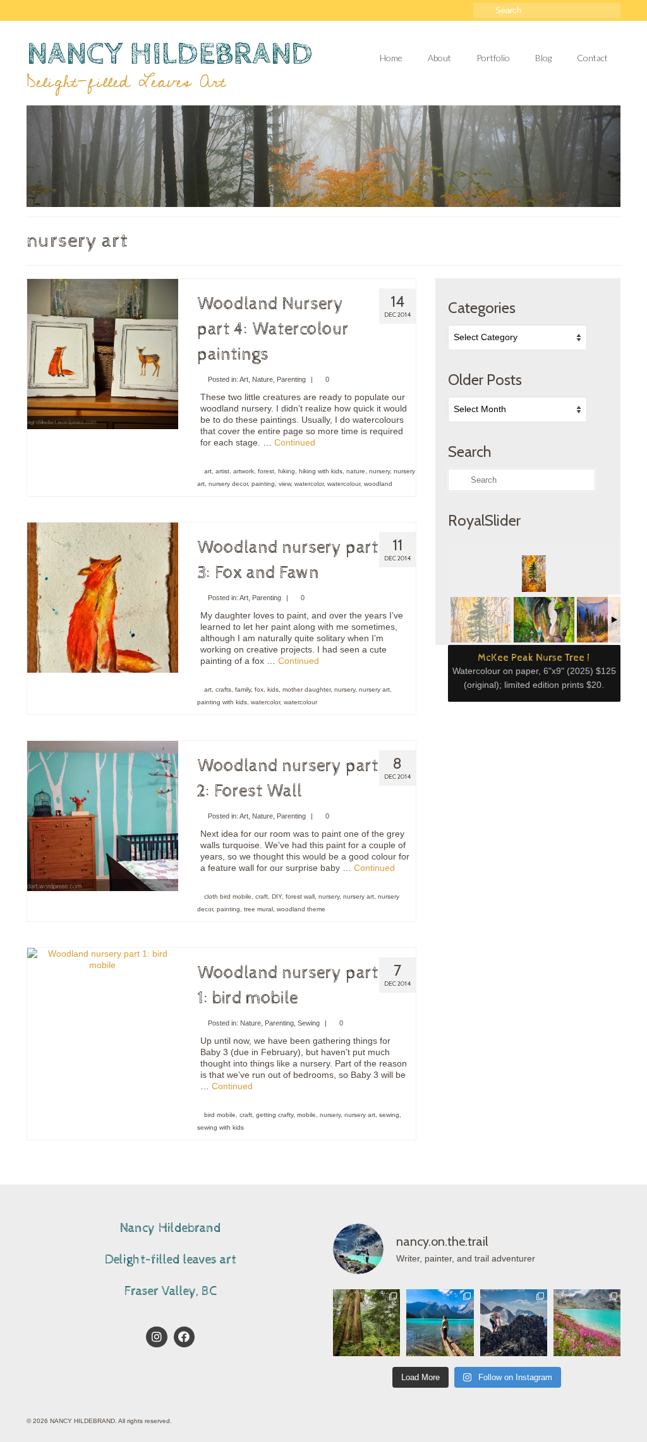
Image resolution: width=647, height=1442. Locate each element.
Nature (262, 379)
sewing (389, 1114)
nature (355, 471)
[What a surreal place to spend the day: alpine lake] (586, 1322)
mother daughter (306, 689)
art (208, 471)
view (285, 483)
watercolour (343, 483)
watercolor (309, 483)
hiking (286, 471)
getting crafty (274, 1114)
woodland (378, 483)
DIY (277, 896)
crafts (223, 689)
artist (222, 471)
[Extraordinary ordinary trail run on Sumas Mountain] (366, 1322)
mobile (306, 1114)
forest (266, 471)
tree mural (258, 909)
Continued (294, 442)
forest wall (300, 896)
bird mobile (220, 1114)
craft (261, 896)
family (243, 689)
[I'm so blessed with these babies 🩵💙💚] (439, 1322)
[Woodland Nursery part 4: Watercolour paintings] (102, 353)
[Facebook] (184, 1337)
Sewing (309, 1023)
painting (263, 483)
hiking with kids (320, 471)
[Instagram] (157, 1337)
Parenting (291, 379)
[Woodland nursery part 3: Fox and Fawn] (102, 597)
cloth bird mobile (227, 896)
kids (273, 689)
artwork (243, 471)
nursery (379, 471)
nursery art (374, 689)
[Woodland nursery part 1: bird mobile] (102, 958)
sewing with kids (220, 1127)
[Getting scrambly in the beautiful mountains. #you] (513, 1322)
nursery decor (228, 483)
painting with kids (222, 702)
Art (243, 379)
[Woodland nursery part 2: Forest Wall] (102, 815)
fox (259, 689)
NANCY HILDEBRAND (170, 54)
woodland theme (301, 909)
